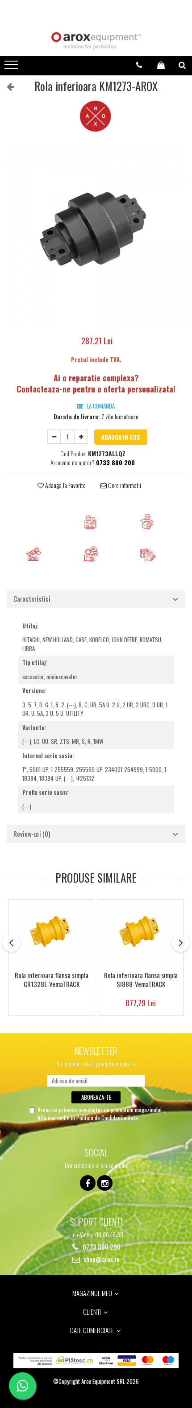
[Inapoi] (6, 85)
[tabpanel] (96, 237)
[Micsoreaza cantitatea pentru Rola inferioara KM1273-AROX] (54, 436)
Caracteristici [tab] (31, 598)
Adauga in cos (120, 437)
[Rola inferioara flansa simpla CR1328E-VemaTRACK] (51, 933)
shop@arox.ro (101, 1259)
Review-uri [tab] (31, 833)
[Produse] (12, 67)
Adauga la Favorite (65, 485)
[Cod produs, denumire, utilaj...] (182, 65)
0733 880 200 (101, 1246)
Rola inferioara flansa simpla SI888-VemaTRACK (141, 980)
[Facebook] (88, 1183)
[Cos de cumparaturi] (161, 65)
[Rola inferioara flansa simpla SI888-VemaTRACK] (140, 933)
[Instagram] (105, 1183)
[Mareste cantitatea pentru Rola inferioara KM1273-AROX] (81, 436)
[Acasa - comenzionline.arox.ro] (96, 41)
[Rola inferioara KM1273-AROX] (96, 237)
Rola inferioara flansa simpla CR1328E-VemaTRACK (51, 980)
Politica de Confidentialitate (107, 1117)
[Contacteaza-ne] (139, 65)
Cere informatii (124, 485)
